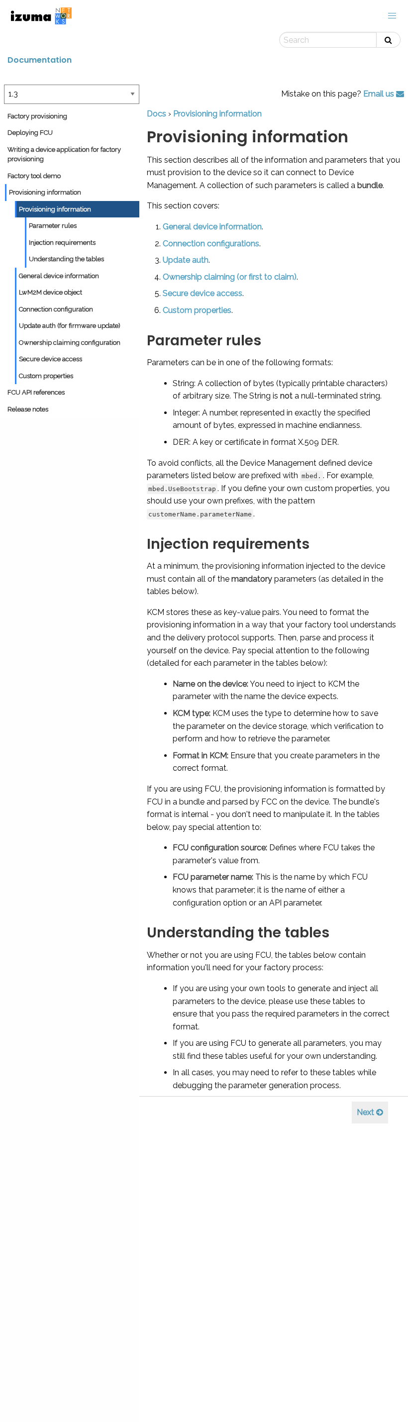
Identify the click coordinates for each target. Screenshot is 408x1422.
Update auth (185, 260)
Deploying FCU (30, 132)
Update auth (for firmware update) (69, 325)
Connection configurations (211, 243)
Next (366, 1112)
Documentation (39, 60)
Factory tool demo (34, 176)
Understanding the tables (66, 259)
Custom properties (46, 376)
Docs (156, 113)
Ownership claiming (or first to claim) (230, 277)
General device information (59, 276)
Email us (379, 94)
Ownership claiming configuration (69, 342)
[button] (392, 16)
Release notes (27, 409)
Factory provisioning (37, 116)
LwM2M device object (50, 292)
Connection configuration (56, 309)
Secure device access (50, 359)
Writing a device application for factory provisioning (64, 154)
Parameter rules (53, 225)
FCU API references (36, 392)
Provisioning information (45, 192)
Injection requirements (62, 242)
